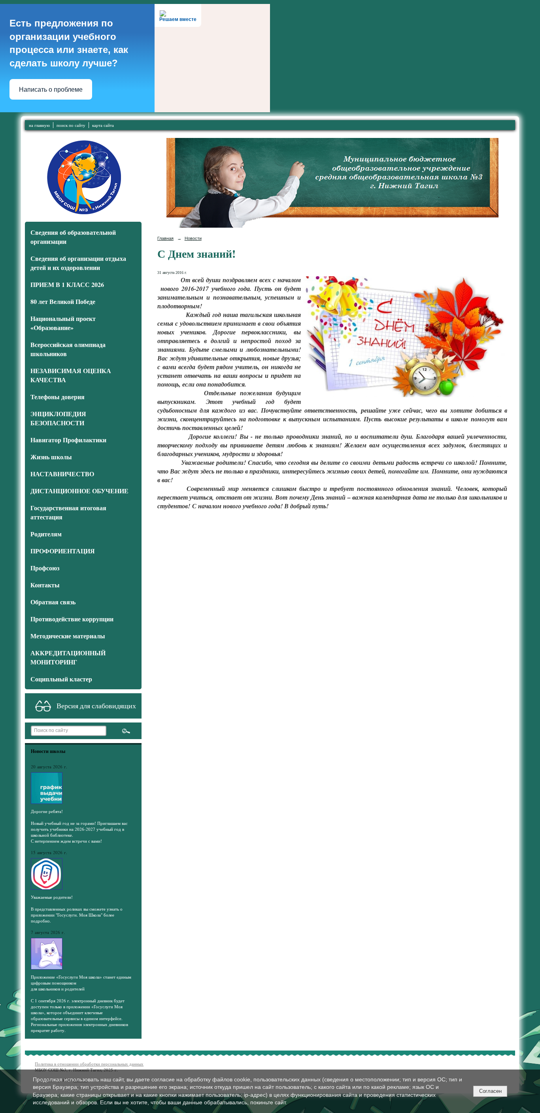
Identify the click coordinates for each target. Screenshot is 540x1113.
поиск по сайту (71, 125)
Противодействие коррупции (71, 618)
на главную (39, 125)
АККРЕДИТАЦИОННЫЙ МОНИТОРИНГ (68, 657)
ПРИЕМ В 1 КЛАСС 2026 (67, 284)
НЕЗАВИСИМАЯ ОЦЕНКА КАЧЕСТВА (70, 375)
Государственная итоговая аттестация (68, 512)
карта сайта (103, 125)
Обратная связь (53, 601)
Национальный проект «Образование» (63, 323)
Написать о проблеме (51, 89)
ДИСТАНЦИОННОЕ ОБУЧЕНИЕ (79, 490)
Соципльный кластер (61, 678)
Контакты (45, 584)
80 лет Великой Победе (62, 301)
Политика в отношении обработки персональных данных (89, 1064)
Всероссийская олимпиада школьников (68, 349)
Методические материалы (67, 635)
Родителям (46, 533)
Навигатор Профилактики (68, 439)
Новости (193, 238)
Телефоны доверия (57, 396)
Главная (165, 238)
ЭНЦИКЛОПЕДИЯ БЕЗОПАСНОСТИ (58, 418)
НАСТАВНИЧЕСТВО (62, 473)
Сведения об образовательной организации (73, 237)
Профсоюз (44, 567)
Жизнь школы (51, 456)
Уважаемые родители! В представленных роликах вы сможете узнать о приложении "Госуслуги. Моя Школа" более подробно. (77, 909)
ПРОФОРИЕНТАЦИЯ (62, 550)
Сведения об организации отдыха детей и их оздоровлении (78, 263)
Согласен (490, 1091)
